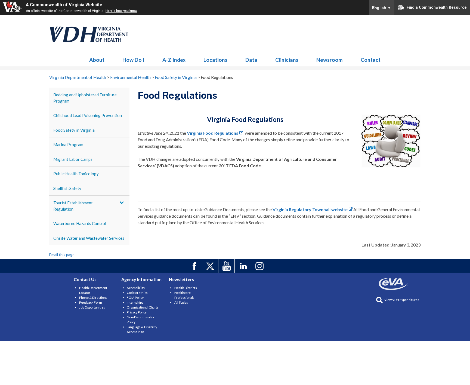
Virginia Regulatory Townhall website (310, 209)
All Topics (181, 302)
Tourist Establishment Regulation (73, 205)
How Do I (133, 60)
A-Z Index (173, 60)
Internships (135, 302)
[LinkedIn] (243, 266)
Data (251, 60)
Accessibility (136, 288)
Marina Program (68, 144)
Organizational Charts (143, 307)
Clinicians (286, 60)
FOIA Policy (135, 297)
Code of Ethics (137, 293)
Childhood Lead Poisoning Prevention (87, 115)
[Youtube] (227, 266)
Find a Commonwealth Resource (437, 7)
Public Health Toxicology (76, 173)
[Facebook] (194, 266)
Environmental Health (89, 34)
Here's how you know (121, 11)
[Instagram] (259, 266)
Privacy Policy (137, 312)
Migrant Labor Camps (72, 159)
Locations (215, 60)
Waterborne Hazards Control (79, 223)
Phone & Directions (93, 297)
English (381, 7)
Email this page (62, 254)
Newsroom (329, 60)
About (96, 60)
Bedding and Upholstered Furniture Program (85, 97)
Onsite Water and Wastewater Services (88, 238)
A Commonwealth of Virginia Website (64, 4)
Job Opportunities (92, 307)
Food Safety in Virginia (74, 130)
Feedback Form (90, 302)
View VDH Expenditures (401, 300)
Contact (371, 60)
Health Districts (185, 288)
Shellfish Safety (67, 188)
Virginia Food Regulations (212, 132)
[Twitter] (210, 266)
